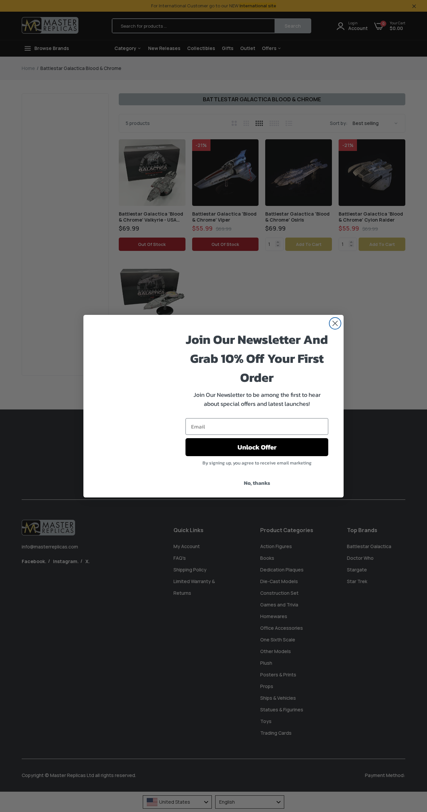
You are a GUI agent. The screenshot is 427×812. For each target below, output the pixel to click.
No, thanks (257, 483)
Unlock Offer (257, 447)
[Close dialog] (335, 323)
